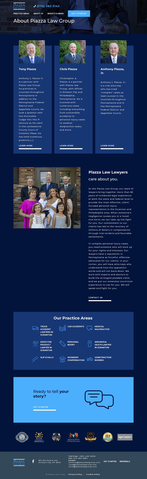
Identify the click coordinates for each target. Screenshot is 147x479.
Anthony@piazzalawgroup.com (84, 462)
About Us (38, 14)
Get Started (79, 14)
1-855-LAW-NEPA (87, 456)
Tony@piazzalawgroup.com (83, 465)
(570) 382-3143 (48, 6)
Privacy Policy (75, 474)
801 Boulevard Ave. (48, 460)
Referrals (125, 461)
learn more (26, 146)
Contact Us (96, 298)
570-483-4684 (80, 458)
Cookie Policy (93, 474)
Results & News (55, 14)
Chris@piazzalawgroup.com (83, 467)
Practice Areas (21, 14)
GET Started (110, 461)
